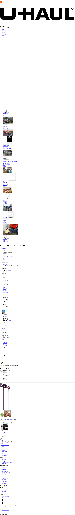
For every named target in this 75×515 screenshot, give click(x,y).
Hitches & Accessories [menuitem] (6, 128)
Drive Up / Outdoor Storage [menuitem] (6, 164)
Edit (0, 247)
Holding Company (5, 478)
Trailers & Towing (5, 342)
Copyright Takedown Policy (5, 510)
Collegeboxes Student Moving (6, 472)
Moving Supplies (5, 292)
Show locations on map (3, 248)
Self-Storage (4, 374)
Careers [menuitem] (3, 29)
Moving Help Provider (5, 490)
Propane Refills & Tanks (5, 471)
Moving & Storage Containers (7, 462)
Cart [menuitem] (3, 31)
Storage (5, 158)
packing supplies (11, 419)
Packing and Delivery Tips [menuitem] (7, 148)
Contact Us (3, 450)
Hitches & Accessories (10, 217)
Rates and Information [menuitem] (6, 145)
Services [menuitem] (5, 203)
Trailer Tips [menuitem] (4, 114)
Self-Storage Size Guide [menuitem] (6, 163)
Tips (2, 453)
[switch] (37, 250)
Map (4, 250)
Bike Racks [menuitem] (4, 220)
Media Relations (4, 482)
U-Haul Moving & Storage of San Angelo (8, 256)
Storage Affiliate (4, 495)
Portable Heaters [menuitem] (5, 241)
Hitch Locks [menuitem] (4, 222)
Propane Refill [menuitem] (5, 239)
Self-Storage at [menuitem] (6, 160)
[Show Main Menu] (1, 7)
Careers (3, 480)
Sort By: (1, 253)
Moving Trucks (5, 288)
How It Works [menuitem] (5, 201)
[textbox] (8, 370)
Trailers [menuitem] (3, 111)
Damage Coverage (4, 470)
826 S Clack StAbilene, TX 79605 (4, 316)
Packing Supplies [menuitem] (5, 182)
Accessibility (3, 454)
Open (1, 5)
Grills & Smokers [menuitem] (5, 240)
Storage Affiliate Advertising (5, 496)
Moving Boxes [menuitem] (5, 181)
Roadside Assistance (4, 451)
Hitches (4, 378)
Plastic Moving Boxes (6, 346)
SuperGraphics (4, 483)
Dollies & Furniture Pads (5, 461)
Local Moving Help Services (5, 432)
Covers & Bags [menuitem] (5, 183)
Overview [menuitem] (4, 199)
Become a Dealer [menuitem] (4, 30)
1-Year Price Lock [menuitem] (4, 34)
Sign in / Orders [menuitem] (4, 33)
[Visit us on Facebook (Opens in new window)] (2, 498)
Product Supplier (4, 491)
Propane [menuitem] (3, 237)
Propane (5, 237)
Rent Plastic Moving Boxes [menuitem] (6, 186)
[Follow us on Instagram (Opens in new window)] (2, 499)
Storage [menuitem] (3, 158)
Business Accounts (4, 467)
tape (7, 419)
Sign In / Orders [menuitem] (4, 32)
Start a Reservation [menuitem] (5, 113)
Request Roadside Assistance (5, 445)
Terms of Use (3, 509)
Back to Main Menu (6, 112)
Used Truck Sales (4, 469)
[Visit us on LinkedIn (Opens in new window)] (2, 501)
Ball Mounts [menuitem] (4, 219)
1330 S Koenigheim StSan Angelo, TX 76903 (5, 262)
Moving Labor (7, 198)
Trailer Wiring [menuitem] (5, 223)
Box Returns (5, 379)
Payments (3, 452)
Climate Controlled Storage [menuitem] (6, 162)
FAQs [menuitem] (4, 115)
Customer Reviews (4, 455)
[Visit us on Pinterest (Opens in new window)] (2, 500)
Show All (3, 274)
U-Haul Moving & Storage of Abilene (8, 308)
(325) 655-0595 (5, 264)
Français (3, 446)
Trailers (5, 111)
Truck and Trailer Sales (6, 291)
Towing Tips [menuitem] (5, 127)
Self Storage (4, 290)
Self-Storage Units (4, 463)
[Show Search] (2, 26)
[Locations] (3, 26)
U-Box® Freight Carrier (5, 489)
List (3, 249)
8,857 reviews (9, 320)
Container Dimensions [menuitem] (6, 149)
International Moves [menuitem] (5, 147)
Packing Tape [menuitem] (5, 185)
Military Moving (4, 479)
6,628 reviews (9, 270)
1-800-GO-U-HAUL (5, 441)
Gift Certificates (4, 473)
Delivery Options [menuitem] (5, 146)
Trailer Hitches (5, 289)
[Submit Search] (8, 27)
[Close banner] (0, 0)
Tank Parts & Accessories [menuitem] (6, 242)
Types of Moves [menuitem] (5, 202)
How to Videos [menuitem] (5, 126)
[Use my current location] (4, 370)
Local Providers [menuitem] (5, 200)
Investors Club (5, 481)
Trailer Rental (3, 460)
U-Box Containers (5, 344)
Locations (4, 511)
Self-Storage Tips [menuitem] (5, 166)
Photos (5, 271)
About (3, 477)
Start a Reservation (5, 125)
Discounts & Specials (4, 474)
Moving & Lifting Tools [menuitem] (6, 184)
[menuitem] (39, 125)
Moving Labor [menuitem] (4, 198)
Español (3, 447)
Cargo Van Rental (4, 459)
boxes (5, 419)
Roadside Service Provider (5, 492)
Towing (3, 124)
